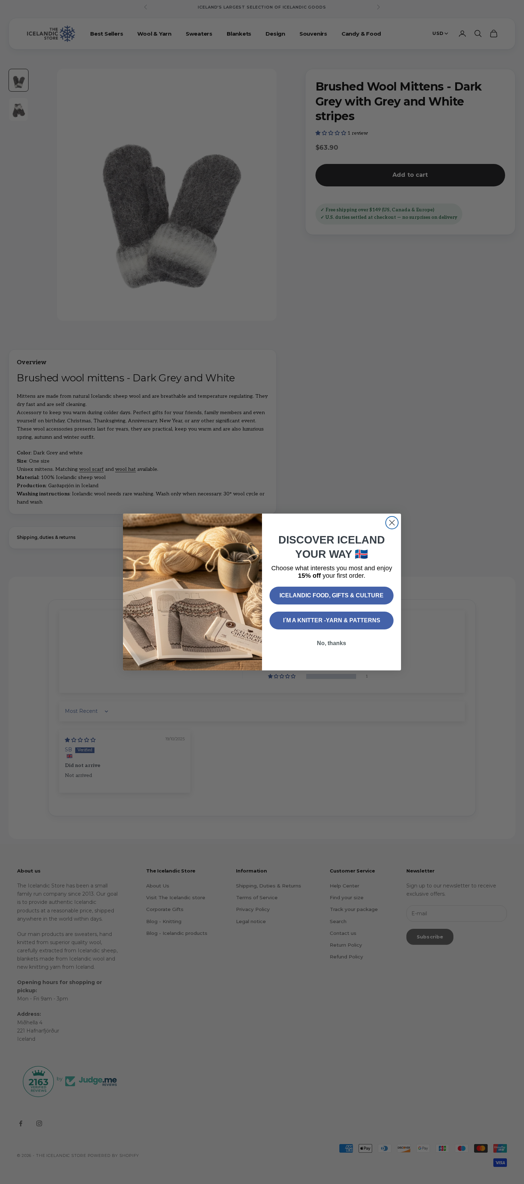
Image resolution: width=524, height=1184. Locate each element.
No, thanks (331, 643)
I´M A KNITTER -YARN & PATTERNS (331, 620)
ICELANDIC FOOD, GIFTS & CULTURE (331, 595)
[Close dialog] (392, 522)
